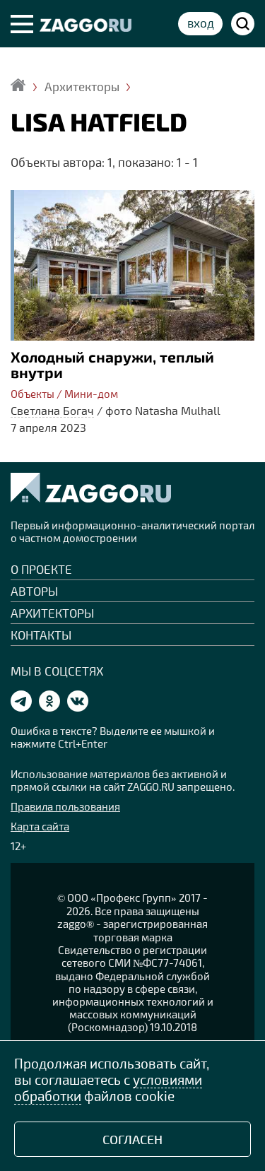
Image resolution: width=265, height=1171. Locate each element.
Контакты (41, 635)
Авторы (34, 591)
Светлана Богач (52, 410)
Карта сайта (40, 826)
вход (200, 23)
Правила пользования (65, 806)
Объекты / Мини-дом (64, 393)
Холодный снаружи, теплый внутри (112, 365)
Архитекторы (52, 613)
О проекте (41, 569)
